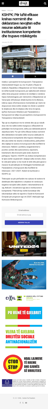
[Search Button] (45, 3)
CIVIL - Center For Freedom (26, 398)
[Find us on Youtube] (26, 403)
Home (4, 10)
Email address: (24, 210)
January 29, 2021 (7, 42)
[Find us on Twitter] (23, 403)
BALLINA (10, 10)
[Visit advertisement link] (24, 244)
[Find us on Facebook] (20, 403)
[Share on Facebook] (13, 76)
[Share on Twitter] (35, 76)
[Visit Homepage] (24, 3)
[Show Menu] (3, 3)
